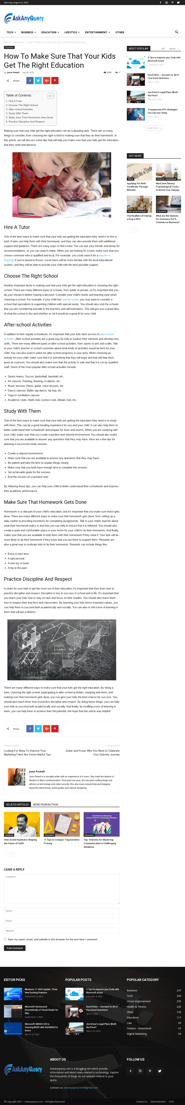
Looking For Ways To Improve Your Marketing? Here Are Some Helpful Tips (27, 752)
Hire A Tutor (15, 101)
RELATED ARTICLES (17, 804)
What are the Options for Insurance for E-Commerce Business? (168, 219)
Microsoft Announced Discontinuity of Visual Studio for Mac (41, 1009)
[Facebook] (160, 2)
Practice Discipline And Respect (27, 121)
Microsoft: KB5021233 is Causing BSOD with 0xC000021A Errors (41, 1027)
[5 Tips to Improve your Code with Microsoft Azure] (136, 62)
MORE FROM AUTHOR (45, 804)
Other (119, 32)
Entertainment (96, 32)
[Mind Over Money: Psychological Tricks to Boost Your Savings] (168, 172)
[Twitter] (178, 2)
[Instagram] (166, 2)
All (163, 48)
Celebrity (9, 835)
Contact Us (141, 1101)
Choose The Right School (23, 105)
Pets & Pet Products (137, 211)
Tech (10, 32)
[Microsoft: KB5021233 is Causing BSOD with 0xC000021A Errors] (13, 1028)
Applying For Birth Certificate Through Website (137, 186)
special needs (70, 299)
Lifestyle (70, 32)
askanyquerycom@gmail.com (81, 1087)
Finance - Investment (166, 179)
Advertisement (157, 1101)
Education (48, 32)
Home (7, 42)
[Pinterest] (172, 2)
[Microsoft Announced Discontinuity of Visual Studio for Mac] (13, 1011)
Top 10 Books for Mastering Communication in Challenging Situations (100, 843)
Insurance (161, 211)
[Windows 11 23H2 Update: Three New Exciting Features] (13, 994)
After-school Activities (21, 109)
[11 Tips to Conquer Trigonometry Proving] (62, 824)
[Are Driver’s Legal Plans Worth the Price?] (136, 97)
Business (27, 32)
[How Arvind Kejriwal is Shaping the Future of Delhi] (22, 824)
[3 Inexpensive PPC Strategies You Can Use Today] (136, 114)
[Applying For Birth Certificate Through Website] (139, 172)
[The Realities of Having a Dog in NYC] (139, 204)
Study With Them (18, 113)
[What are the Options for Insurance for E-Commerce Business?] (168, 204)
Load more (152, 128)
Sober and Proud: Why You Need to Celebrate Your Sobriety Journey (93, 752)
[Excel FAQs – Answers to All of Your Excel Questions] (136, 79)
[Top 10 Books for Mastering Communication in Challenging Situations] (102, 824)
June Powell (13, 72)
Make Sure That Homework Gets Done (31, 117)
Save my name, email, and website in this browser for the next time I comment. (53, 939)
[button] (176, 32)
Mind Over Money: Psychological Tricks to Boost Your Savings (167, 186)
